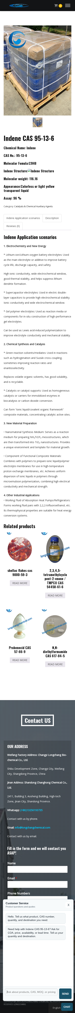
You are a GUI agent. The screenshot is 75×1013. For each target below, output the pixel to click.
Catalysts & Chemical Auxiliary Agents (33, 206)
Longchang (20, 1004)
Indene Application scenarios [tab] (23, 218)
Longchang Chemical (37, 1001)
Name (11, 863)
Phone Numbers (18, 893)
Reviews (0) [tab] (13, 226)
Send (65, 993)
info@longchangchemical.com (32, 827)
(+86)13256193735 (31, 810)
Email (12, 878)
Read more (19, 583)
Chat (67, 1006)
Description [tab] (52, 218)
